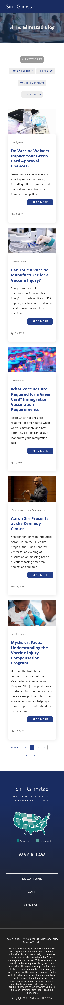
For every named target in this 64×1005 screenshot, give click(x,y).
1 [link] (25, 747)
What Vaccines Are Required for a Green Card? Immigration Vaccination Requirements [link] (31, 399)
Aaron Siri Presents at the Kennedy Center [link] (29, 523)
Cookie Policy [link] (12, 938)
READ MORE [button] (40, 202)
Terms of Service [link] (32, 942)
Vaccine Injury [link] (32, 94)
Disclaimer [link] (28, 938)
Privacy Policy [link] (50, 938)
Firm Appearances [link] (21, 71)
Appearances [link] (18, 509)
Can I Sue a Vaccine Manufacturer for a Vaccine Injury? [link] (30, 275)
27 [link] (27, 755)
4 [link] (45, 747)
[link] (22, 6)
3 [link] (38, 747)
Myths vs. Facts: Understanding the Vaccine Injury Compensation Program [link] (29, 653)
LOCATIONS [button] (32, 878)
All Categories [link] (32, 59)
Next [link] (36, 755)
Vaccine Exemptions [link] (32, 82)
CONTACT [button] (32, 905)
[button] (54, 7)
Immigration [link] (46, 71)
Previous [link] (15, 747)
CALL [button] (32, 892)
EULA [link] (38, 938)
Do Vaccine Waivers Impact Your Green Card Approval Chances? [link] (30, 158)
